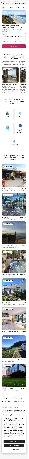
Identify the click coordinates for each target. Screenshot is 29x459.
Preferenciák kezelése (14, 449)
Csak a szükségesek (14, 445)
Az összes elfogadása (14, 441)
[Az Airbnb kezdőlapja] (3, 7)
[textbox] (8, 42)
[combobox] (14, 36)
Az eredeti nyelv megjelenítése (17, 3)
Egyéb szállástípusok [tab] (7, 401)
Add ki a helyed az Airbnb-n (17, 8)
